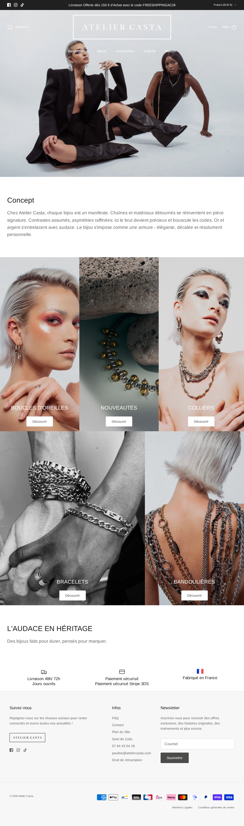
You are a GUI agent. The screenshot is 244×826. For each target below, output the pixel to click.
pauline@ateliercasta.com (131, 753)
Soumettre (175, 758)
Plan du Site (121, 732)
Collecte (149, 51)
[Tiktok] (22, 5)
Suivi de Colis (122, 739)
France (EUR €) (223, 4)
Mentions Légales (182, 807)
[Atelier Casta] (122, 27)
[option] (122, 93)
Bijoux (101, 51)
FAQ (115, 718)
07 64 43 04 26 (123, 746)
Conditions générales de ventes (216, 807)
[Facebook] (9, 5)
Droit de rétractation (127, 760)
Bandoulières (78, 51)
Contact (118, 725)
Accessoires (125, 51)
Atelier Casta (25, 796)
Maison (170, 51)
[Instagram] (15, 5)
